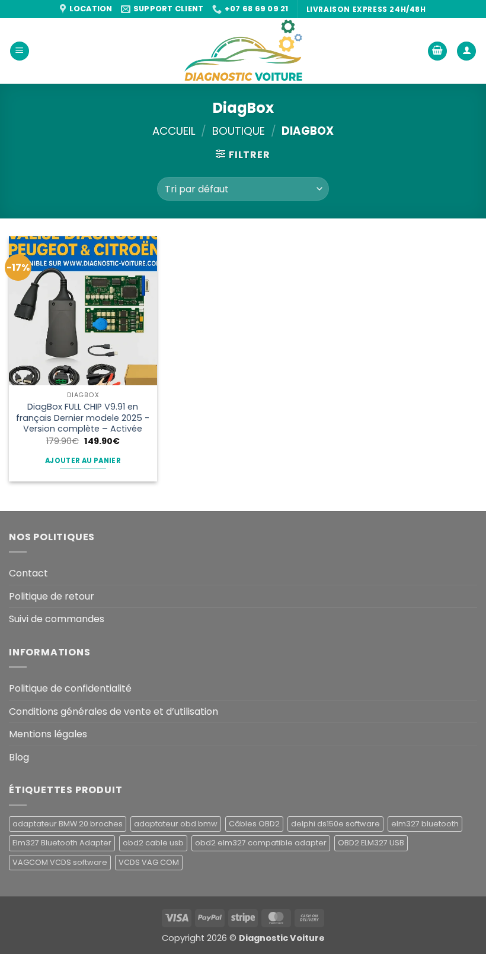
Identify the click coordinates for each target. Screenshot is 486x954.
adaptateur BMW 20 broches (67, 824)
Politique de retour (51, 596)
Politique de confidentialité (70, 688)
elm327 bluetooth (425, 824)
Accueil (174, 130)
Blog (19, 757)
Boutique (238, 130)
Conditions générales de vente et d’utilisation (113, 711)
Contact (28, 573)
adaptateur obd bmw (176, 824)
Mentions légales (48, 734)
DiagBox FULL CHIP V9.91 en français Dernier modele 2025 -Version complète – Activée (82, 418)
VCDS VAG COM (149, 862)
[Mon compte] (466, 51)
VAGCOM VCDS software (59, 862)
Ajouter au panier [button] (83, 460)
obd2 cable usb (153, 843)
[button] (19, 51)
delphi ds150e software (335, 824)
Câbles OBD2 (254, 824)
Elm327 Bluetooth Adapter (61, 843)
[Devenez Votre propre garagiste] (243, 51)
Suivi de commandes (56, 619)
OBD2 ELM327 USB (371, 843)
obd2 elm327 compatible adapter (261, 843)
